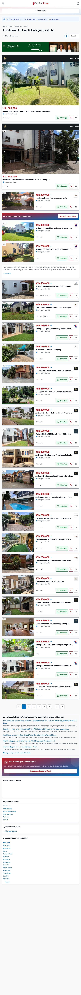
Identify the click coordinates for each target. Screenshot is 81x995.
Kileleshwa (6, 848)
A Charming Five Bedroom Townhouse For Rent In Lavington (26, 111)
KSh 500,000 (10, 108)
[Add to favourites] (76, 64)
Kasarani (6, 879)
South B (5, 876)
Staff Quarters (8, 814)
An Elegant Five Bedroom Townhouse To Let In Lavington (57, 455)
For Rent (10, 26)
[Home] (4, 26)
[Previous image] (4, 83)
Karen (5, 851)
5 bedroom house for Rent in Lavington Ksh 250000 (55, 560)
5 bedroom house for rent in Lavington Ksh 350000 (55, 539)
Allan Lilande (74, 58)
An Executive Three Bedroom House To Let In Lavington (57, 413)
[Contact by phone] (71, 118)
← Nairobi (6, 882)
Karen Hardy (7, 868)
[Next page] (62, 706)
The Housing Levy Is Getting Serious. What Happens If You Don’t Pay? (29, 741)
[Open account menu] (78, 3)
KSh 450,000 (42, 283)
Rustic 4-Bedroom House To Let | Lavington (52, 624)
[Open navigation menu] (3, 3)
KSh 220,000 (42, 472)
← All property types (10, 831)
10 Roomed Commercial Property (48, 350)
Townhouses (18, 26)
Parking (5, 817)
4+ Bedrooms (7, 808)
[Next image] (76, 83)
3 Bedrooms (7, 806)
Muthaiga (6, 859)
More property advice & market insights (17, 753)
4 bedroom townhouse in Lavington (49, 581)
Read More (7, 274)
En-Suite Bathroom (9, 811)
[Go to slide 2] (41, 50)
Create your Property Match (40, 771)
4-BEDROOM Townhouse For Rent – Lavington (53, 307)
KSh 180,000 (10, 176)
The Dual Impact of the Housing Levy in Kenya (20, 747)
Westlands (6, 845)
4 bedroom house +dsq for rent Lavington (51, 198)
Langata (6, 865)
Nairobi (26, 26)
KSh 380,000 (42, 325)
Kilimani (6, 857)
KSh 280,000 (42, 409)
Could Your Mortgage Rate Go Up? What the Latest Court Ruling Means (29, 735)
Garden (5, 820)
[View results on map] (66, 36)
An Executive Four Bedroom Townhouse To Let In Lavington (26, 179)
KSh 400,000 (42, 304)
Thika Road (7, 873)
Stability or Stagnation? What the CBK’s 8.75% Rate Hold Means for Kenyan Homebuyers (36, 729)
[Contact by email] (76, 118)
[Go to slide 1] (39, 50)
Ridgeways (6, 862)
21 (57, 707)
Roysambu (6, 870)
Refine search (41, 11)
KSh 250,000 (42, 246)
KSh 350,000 (42, 194)
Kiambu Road (7, 854)
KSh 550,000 (42, 430)
